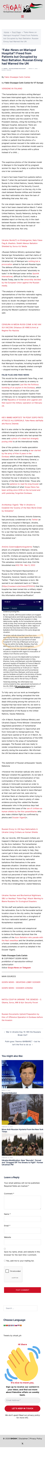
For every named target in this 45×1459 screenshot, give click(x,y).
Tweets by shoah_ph (12, 1335)
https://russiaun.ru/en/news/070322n (18, 586)
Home (6, 32)
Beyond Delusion (9, 1093)
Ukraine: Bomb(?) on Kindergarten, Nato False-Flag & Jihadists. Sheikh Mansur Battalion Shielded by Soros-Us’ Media (22, 243)
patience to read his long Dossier (24, 484)
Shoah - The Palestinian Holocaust (15, 68)
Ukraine (8, 70)
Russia (4, 70)
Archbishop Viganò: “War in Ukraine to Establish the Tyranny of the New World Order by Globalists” (22, 508)
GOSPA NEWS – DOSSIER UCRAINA (17, 988)
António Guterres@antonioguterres (17, 547)
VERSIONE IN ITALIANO (12, 88)
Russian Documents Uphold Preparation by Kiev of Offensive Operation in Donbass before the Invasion (22, 1017)
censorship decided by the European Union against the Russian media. (21, 282)
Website (7, 1237)
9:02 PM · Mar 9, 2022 (25, 565)
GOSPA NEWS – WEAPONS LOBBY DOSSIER (21, 982)
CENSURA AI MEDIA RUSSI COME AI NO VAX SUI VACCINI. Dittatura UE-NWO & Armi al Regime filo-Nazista (21, 327)
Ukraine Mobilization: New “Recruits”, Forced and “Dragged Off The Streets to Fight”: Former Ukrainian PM (22, 1162)
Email (7, 1225)
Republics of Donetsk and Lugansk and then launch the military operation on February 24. (22, 403)
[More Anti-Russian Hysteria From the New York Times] (22, 1109)
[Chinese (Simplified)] (7, 1325)
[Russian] (16, 1325)
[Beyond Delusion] (22, 1074)
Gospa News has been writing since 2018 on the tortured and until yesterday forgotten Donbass (21, 490)
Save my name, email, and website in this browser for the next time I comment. (22, 1253)
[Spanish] (21, 1325)
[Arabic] (4, 1325)
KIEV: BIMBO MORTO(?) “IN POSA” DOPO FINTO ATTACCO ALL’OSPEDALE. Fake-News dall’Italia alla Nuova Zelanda (22, 420)
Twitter (35, 519)
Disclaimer (23, 1438)
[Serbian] (18, 1325)
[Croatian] (9, 1325)
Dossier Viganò (19, 817)
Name (7, 1214)
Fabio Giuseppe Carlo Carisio (17, 77)
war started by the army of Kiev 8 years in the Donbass (21, 453)
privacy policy (34, 1415)
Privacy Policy (36, 1438)
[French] (14, 1325)
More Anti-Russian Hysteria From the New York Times (22, 1130)
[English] (11, 1325)
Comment (9, 1193)
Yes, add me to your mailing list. (20, 1261)
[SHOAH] (22, 7)
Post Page (16, 32)
